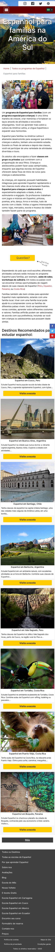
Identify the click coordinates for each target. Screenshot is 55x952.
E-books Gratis (9, 893)
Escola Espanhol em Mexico (15, 908)
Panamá (6, 289)
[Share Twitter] (52, 331)
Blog (4, 877)
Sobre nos (7, 867)
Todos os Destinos (11, 852)
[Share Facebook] (52, 326)
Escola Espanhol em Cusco (15, 903)
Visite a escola (27, 393)
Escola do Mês (9, 882)
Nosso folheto (9, 887)
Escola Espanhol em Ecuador (16, 913)
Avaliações (7, 872)
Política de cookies (11, 940)
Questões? (23, 257)
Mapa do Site (46, 940)
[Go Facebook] (32, 4)
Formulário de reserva (12, 923)
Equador (48, 286)
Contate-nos (8, 928)
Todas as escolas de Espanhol (16, 857)
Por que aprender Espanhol (15, 862)
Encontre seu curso (11, 918)
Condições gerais (44, 944)
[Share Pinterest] (52, 335)
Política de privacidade (13, 944)
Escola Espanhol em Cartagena (17, 898)
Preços (5, 933)
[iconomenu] (6, 10)
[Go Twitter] (40, 4)
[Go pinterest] (48, 4)
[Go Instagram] (25, 4)
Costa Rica (19, 289)
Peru (40, 286)
